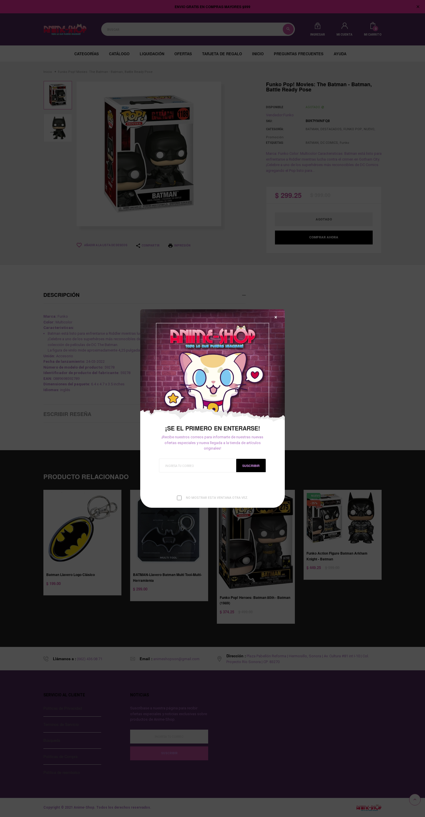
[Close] (276, 317)
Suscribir (251, 465)
